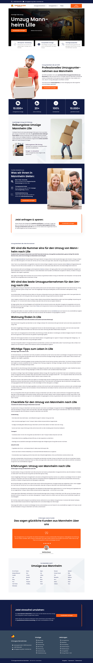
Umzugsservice (53, 6)
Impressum (71, 660)
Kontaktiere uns (56, 311)
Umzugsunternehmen (39, 6)
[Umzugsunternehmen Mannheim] (19, 6)
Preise (61, 6)
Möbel (68, 264)
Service (42, 269)
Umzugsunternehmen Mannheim (20, 660)
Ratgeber (64, 660)
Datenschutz (78, 660)
